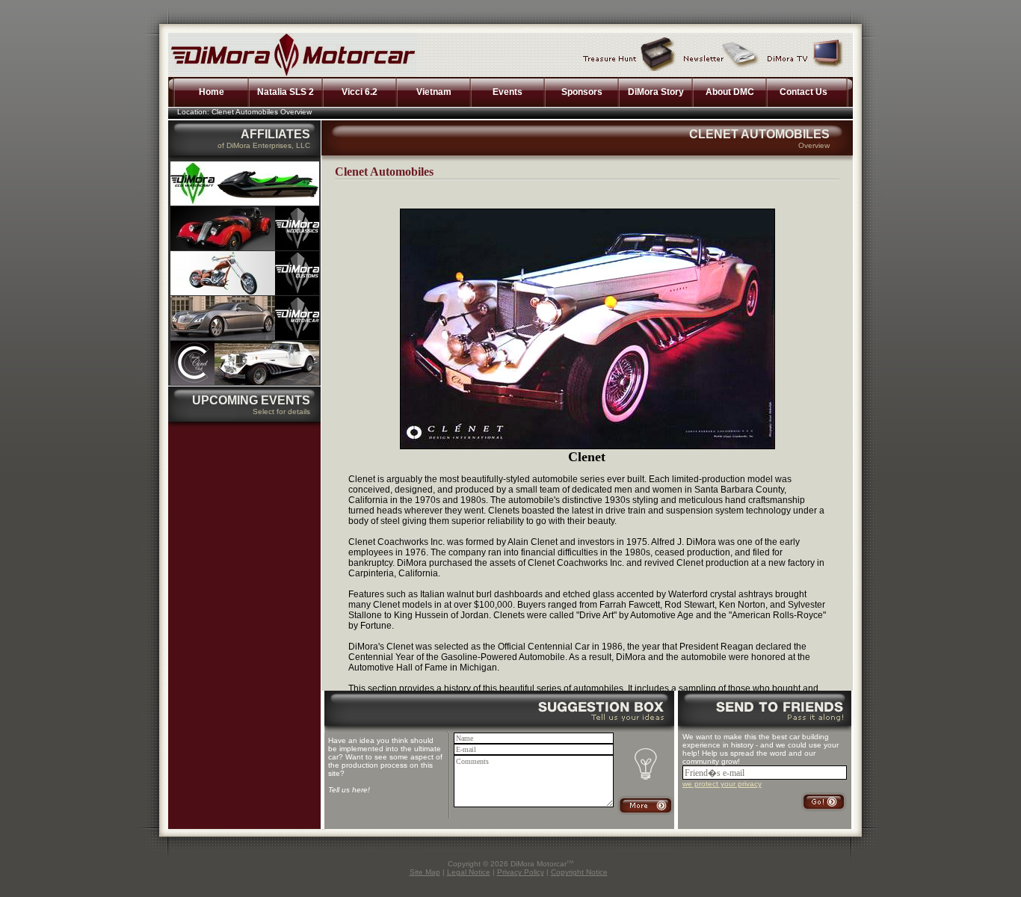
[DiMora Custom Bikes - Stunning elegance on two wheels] (244, 292)
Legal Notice (468, 872)
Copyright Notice (579, 872)
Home (211, 92)
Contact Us (803, 92)
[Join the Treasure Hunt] (629, 54)
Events (507, 92)
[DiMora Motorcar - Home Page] (292, 74)
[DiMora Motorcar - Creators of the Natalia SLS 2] (244, 337)
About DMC (730, 92)
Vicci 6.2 (359, 92)
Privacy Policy (520, 872)
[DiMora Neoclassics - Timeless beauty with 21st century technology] (244, 247)
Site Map (425, 872)
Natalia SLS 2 (285, 92)
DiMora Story (656, 92)
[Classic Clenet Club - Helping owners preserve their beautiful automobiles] (244, 382)
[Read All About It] (721, 54)
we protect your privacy (722, 784)
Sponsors (581, 92)
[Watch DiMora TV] (805, 54)
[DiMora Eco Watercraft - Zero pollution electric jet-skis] (244, 202)
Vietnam (433, 92)
